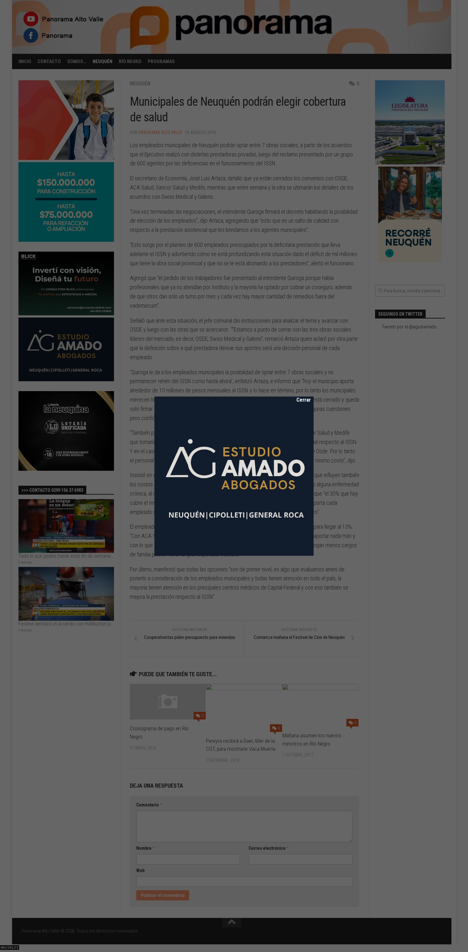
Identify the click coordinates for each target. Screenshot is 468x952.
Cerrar (299, 400)
